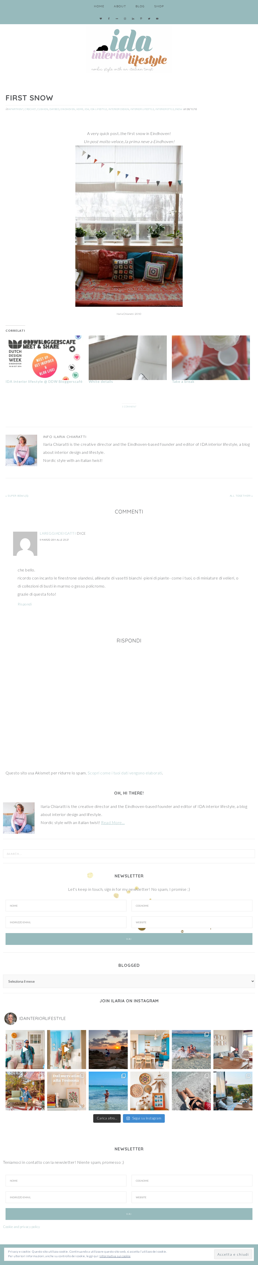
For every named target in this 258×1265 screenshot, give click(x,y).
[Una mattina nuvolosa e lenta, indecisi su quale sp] (232, 1049)
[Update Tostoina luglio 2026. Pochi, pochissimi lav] (149, 1049)
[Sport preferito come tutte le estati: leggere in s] (108, 1091)
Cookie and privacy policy (21, 1227)
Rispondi (25, 604)
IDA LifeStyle (98, 109)
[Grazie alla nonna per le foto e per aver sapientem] (191, 1049)
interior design (118, 109)
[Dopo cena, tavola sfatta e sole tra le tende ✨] (232, 1091)
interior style (164, 109)
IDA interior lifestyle (129, 48)
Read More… (113, 822)
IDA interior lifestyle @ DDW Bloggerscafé (44, 381)
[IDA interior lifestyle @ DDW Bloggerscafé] (45, 357)
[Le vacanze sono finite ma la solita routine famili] (66, 1049)
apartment (16, 109)
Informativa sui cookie (115, 1256)
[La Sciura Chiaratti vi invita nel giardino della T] (25, 1091)
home (79, 109)
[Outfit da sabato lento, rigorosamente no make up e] (25, 1049)
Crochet (30, 109)
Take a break (183, 381)
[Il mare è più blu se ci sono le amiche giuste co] (191, 1091)
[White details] (128, 357)
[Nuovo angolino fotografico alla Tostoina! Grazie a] (149, 1091)
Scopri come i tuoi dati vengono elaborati (125, 772)
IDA (87, 109)
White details (101, 381)
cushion (42, 109)
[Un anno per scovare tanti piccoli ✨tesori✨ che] (66, 1091)
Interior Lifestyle (142, 109)
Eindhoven (67, 109)
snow (178, 109)
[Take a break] (211, 357)
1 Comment (129, 406)
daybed (54, 109)
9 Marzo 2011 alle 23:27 (54, 539)
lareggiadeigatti (58, 533)
